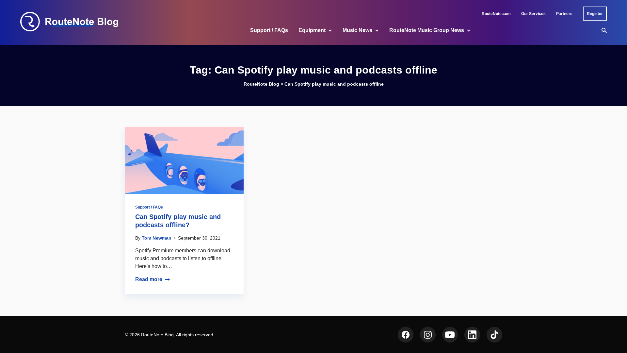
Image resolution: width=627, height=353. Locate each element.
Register (595, 13)
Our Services (533, 13)
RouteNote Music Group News (426, 30)
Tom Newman (156, 238)
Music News (357, 30)
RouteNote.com (496, 13)
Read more (148, 279)
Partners (564, 13)
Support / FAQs (269, 30)
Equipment (312, 30)
